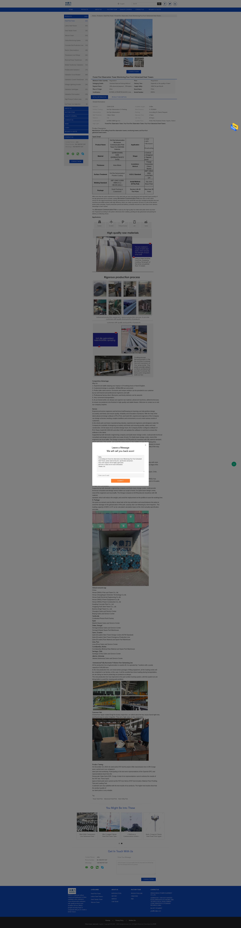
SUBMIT (120, 481)
